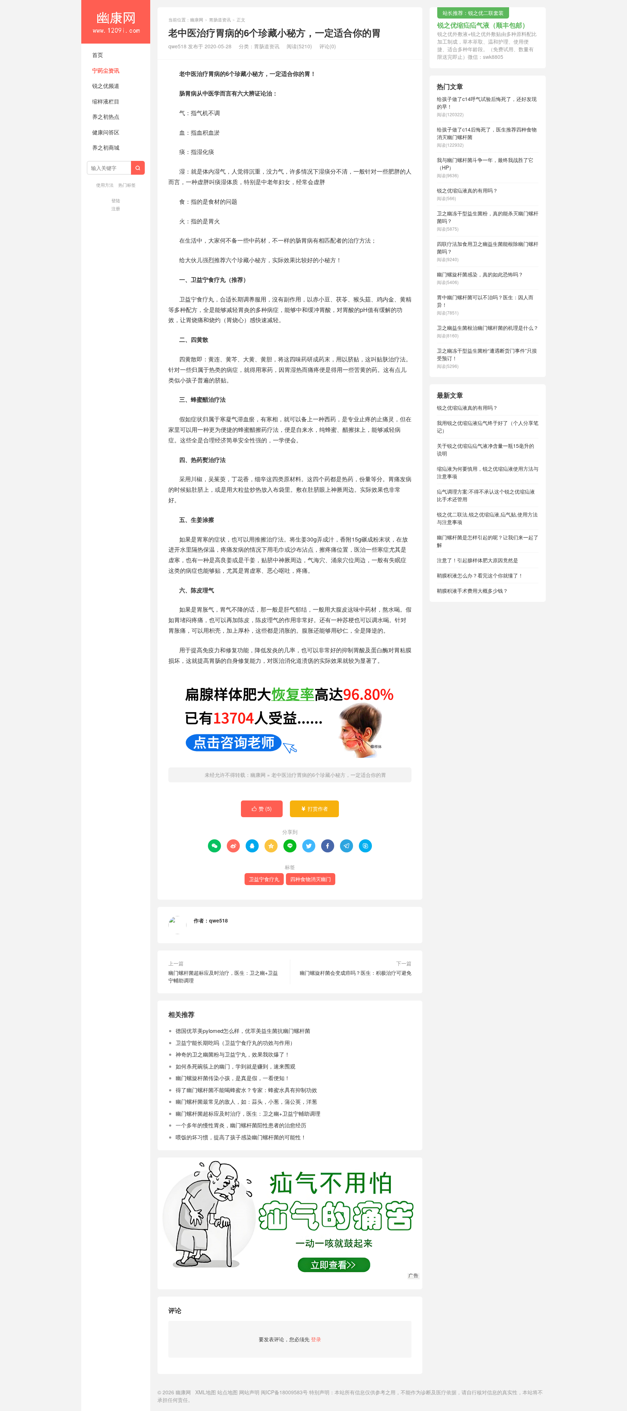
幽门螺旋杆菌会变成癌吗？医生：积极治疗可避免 (355, 972)
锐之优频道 (105, 85)
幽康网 (115, 22)
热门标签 (127, 185)
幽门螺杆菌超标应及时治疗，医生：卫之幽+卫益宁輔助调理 (223, 976)
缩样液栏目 (105, 101)
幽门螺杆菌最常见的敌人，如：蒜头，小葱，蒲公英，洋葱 (246, 1101)
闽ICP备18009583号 (284, 1392)
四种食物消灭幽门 (310, 879)
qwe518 (218, 920)
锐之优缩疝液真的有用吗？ (467, 407)
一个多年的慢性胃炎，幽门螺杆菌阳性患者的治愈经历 (241, 1125)
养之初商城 (105, 147)
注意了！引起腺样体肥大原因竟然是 (477, 560)
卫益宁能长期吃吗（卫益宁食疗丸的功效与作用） (235, 1042)
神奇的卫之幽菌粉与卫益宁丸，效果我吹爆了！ (233, 1054)
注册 (115, 208)
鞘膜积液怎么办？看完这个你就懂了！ (480, 575)
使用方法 (105, 185)
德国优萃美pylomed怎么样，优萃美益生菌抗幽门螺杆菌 (243, 1030)
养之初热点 (105, 116)
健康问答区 (105, 132)
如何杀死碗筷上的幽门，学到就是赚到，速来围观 (235, 1066)
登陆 (115, 200)
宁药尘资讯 (105, 70)
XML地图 (205, 1392)
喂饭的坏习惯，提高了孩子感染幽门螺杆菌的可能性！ (241, 1137)
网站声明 (249, 1392)
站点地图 (227, 1392)
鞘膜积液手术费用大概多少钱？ (472, 590)
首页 (97, 54)
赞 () (262, 808)
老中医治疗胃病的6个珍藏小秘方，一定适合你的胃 (328, 774)
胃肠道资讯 (220, 19)
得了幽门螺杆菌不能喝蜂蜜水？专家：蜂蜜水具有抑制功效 (246, 1090)
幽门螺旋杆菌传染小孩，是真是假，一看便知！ (233, 1078)
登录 (316, 1339)
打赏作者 (314, 808)
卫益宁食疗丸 (264, 879)
